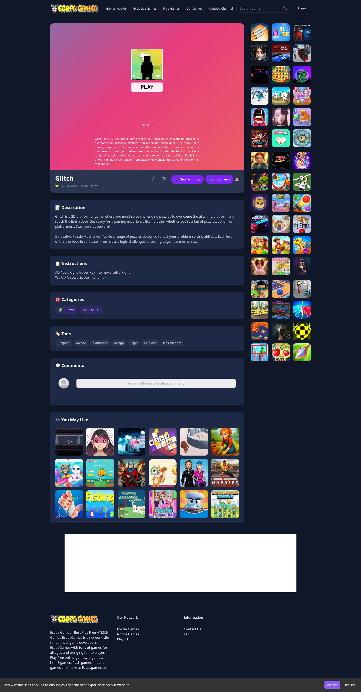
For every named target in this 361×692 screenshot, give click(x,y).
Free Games (171, 8)
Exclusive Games (144, 8)
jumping (64, 343)
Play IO (122, 639)
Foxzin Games (128, 629)
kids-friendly (172, 343)
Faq (186, 634)
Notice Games (128, 634)
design (119, 343)
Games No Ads (116, 8)
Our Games (194, 8)
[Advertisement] (180, 563)
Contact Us (192, 629)
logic (134, 343)
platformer (100, 343)
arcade (81, 343)
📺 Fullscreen (219, 179)
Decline (349, 685)
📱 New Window (187, 179)
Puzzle (66, 310)
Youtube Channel (221, 8)
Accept (332, 685)
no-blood (150, 343)
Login (302, 8)
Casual (91, 310)
